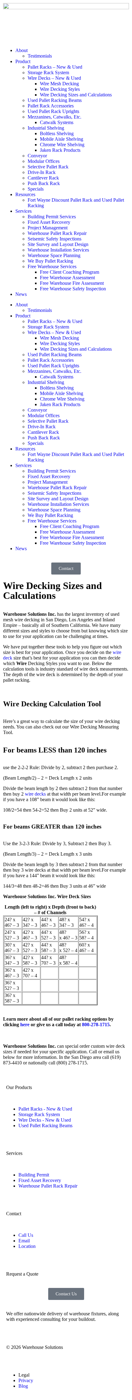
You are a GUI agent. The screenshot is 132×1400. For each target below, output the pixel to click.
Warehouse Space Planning (54, 255)
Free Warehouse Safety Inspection (73, 288)
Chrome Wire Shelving (62, 144)
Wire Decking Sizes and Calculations (76, 94)
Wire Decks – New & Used (54, 78)
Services (23, 211)
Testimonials (40, 56)
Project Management (48, 227)
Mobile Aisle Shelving (61, 139)
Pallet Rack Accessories (51, 105)
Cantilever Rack (43, 177)
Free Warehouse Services (52, 266)
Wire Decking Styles (60, 89)
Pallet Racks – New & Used (55, 67)
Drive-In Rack (42, 172)
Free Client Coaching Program (69, 272)
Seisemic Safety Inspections (54, 238)
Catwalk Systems (56, 122)
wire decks (35, 794)
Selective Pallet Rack (48, 166)
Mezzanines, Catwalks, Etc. (54, 116)
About (21, 50)
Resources (25, 194)
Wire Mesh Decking (59, 83)
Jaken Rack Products (60, 150)
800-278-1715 (96, 1024)
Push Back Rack (44, 183)
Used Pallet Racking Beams (55, 100)
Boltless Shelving (57, 133)
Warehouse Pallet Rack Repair (57, 233)
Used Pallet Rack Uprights (53, 111)
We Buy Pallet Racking (50, 261)
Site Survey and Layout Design (58, 244)
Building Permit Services (52, 216)
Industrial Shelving (46, 128)
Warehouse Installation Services (58, 249)
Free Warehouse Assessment (67, 277)
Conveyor (37, 155)
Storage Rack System (48, 72)
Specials (36, 189)
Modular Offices (44, 161)
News (21, 294)
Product (22, 61)
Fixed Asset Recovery (49, 222)
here (24, 1024)
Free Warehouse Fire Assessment (72, 283)
